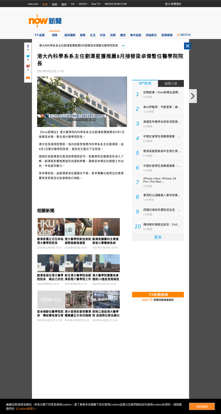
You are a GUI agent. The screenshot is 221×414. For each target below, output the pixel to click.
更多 (158, 237)
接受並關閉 (202, 406)
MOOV (83, 3)
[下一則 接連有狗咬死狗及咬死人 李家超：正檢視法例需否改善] (193, 96)
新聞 (45, 4)
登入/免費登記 (173, 3)
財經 (54, 4)
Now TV (95, 3)
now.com (33, 3)
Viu (73, 3)
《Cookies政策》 (24, 408)
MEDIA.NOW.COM (116, 3)
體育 (64, 4)
